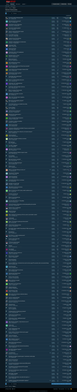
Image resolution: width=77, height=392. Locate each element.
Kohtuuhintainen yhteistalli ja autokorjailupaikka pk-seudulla (22, 204)
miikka (10, 160)
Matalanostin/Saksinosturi (14, 273)
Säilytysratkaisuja (12, 287)
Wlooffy (10, 260)
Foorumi (12, 4)
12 (17, 18)
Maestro (67, 267)
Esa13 (10, 49)
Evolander (67, 163)
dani (9, 229)
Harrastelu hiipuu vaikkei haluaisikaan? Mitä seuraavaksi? (22, 228)
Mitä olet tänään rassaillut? (15, 159)
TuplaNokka (67, 277)
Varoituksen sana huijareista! (15, 24)
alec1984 (10, 174)
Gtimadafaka (11, 184)
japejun (10, 274)
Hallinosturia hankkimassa (15, 314)
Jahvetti (68, 132)
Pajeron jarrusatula (13, 124)
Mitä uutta (18, 4)
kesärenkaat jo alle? (13, 290)
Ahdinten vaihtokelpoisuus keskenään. (17, 42)
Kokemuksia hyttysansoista (15, 225)
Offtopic (10, 245)
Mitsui (10, 143)
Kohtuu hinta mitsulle (13, 276)
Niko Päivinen (11, 36)
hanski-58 (10, 208)
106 (20, 340)
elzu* (68, 70)
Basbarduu (10, 32)
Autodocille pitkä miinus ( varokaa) (16, 180)
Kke (9, 181)
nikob (9, 295)
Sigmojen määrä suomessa (15, 149)
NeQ (9, 77)
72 (19, 246)
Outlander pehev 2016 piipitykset (16, 52)
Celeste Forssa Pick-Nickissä (15, 38)
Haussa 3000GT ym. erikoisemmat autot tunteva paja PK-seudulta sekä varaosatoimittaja (29, 263)
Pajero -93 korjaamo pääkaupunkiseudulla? (18, 221)
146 (19, 101)
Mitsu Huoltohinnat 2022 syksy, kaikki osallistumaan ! (21, 190)
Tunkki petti (11, 218)
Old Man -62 (67, 18)
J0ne (68, 339)
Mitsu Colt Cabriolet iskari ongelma (16, 97)
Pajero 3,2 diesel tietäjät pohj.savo (16, 79)
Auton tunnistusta (13, 335)
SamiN (10, 125)
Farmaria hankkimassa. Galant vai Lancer (18, 370)
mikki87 (68, 212)
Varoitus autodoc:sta (13, 194)
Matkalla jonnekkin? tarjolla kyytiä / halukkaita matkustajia (22, 356)
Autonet (10, 98)
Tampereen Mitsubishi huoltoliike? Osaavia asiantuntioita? (22, 128)
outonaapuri (67, 219)
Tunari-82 (67, 350)
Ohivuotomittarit (12, 259)
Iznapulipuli (10, 118)
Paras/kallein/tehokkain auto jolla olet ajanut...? (19, 377)
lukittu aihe (11, 325)
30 (21, 312)
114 (18, 167)
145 (17, 101)
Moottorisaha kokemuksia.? (15, 114)
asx (9, 343)
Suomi (14, 388)
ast (9, 374)
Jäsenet (23, 4)
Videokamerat (12, 304)
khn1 (68, 42)
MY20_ (10, 87)
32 (11, 13)
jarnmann (67, 22)
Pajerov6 (10, 67)
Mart (68, 225)
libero (9, 94)
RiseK (9, 146)
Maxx (68, 91)
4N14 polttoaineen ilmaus (14, 62)
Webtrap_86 (67, 260)
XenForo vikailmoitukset (14, 297)
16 (21, 22)
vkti (68, 153)
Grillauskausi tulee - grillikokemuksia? (17, 318)
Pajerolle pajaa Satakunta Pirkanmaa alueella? (19, 66)
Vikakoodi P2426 (12, 48)
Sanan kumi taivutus (13, 359)
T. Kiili (9, 29)
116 (21, 167)
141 (18, 60)
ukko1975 (10, 56)
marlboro (10, 291)
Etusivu (7, 4)
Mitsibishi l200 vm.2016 (14, 55)
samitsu (68, 125)
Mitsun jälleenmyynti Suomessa (16, 270)
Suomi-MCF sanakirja (13, 35)
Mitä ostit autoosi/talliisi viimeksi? (16, 100)
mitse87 (10, 132)
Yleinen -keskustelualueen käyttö (16, 31)
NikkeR (10, 264)
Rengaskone (11, 232)
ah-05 (9, 239)
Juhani (68, 381)
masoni (10, 80)
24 (20, 322)
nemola (68, 39)
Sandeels (10, 367)
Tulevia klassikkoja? (13, 176)
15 (21, 291)
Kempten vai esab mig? (14, 183)
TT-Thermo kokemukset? (14, 242)
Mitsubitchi (67, 156)
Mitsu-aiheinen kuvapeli (14, 280)
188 (21, 160)
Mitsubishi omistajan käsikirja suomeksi (17, 138)
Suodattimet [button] (68, 15)
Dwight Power (11, 129)
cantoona (10, 257)
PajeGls (68, 215)
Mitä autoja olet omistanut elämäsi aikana (18, 294)
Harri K (10, 167)
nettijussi (10, 46)
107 (22, 340)
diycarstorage (11, 205)
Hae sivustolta (12, 5)
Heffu (68, 298)
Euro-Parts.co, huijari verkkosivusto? (17, 235)
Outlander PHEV (12, 45)
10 (18, 250)
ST (68, 288)
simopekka (67, 77)
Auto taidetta (12, 156)
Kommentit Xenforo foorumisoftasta (17, 301)
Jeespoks (10, 284)
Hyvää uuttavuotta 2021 (14, 238)
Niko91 (10, 150)
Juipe (68, 194)
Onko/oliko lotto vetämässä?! (15, 76)
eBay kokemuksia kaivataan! (15, 342)
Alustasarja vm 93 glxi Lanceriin (16, 93)
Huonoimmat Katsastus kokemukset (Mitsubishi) (19, 363)
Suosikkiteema (12, 352)
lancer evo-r (67, 270)
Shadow (68, 322)
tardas (68, 101)
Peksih (68, 346)
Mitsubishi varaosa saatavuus (15, 252)
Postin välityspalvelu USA (14, 328)
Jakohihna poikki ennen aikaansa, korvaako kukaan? (20, 131)
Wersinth (10, 267)
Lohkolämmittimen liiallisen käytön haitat (18, 152)
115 (19, 167)
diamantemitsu (66, 149)
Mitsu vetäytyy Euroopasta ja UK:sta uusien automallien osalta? (23, 214)
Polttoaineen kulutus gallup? (15, 73)
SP (68, 170)
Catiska (68, 295)
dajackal (10, 246)
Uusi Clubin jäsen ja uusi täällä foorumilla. (18, 104)
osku (9, 357)
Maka (9, 222)
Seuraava (14, 13)
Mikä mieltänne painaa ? (14, 339)
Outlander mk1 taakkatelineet (15, 83)
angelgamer (67, 250)
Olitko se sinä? (12, 166)
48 (20, 163)
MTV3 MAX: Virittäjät (13, 373)
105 (19, 340)
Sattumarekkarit (12, 135)
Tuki (66, 388)
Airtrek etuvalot (12, 266)
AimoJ (9, 53)
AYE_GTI (67, 98)
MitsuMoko (10, 91)
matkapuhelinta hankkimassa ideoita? (17, 311)
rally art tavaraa (12, 211)
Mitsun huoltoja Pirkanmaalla (15, 90)
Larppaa (10, 84)
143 (22, 60)
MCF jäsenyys (12, 142)
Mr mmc (10, 312)
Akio (68, 326)
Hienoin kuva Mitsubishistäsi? (15, 162)
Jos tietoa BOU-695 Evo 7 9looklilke (16, 200)
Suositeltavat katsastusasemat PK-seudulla (18, 366)
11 (19, 29)
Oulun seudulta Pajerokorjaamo (16, 118)
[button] (21, 4)
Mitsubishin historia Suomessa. (16, 187)
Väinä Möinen (11, 112)
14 (19, 18)
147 (20, 101)
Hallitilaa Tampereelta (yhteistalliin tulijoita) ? (19, 380)
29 (20, 312)
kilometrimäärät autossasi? (15, 21)
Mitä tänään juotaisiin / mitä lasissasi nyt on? (19, 321)
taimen (10, 326)
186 (18, 160)
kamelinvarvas (11, 25)
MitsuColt (10, 188)
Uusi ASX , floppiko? (13, 145)
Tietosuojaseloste (61, 388)
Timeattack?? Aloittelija (14, 173)
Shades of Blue (8, 388)
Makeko (68, 305)
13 (18, 18)
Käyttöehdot (55, 388)
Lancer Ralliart (12, 107)
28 (19, 312)
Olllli (9, 371)
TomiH (68, 60)
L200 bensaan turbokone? (14, 111)
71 (18, 246)
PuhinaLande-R (66, 73)
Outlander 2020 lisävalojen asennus (17, 86)
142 (20, 60)
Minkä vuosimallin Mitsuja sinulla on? (17, 169)
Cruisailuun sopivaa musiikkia (15, 121)
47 (19, 163)
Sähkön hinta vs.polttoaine (15, 207)
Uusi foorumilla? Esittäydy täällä (16, 17)
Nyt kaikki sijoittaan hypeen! (15, 349)
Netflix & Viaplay (12, 308)
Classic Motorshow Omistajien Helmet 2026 (18, 69)
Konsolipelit (11, 249)
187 (19, 160)
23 (19, 322)
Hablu (68, 312)
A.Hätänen (67, 274)
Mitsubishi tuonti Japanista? (15, 283)
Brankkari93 (11, 277)
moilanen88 (67, 25)
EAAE (9, 191)
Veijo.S (68, 115)
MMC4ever (10, 39)
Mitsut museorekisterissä (14, 197)
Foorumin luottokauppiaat (14, 28)
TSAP (68, 367)
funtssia (10, 139)
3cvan (68, 284)
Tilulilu (10, 153)
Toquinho (10, 253)
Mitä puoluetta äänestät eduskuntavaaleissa (19, 346)
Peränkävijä (10, 42)
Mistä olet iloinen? (13, 59)
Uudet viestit (7, 5)
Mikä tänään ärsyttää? (14, 256)
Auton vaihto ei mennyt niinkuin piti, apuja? (18, 332)
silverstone (10, 60)
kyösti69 (10, 63)
